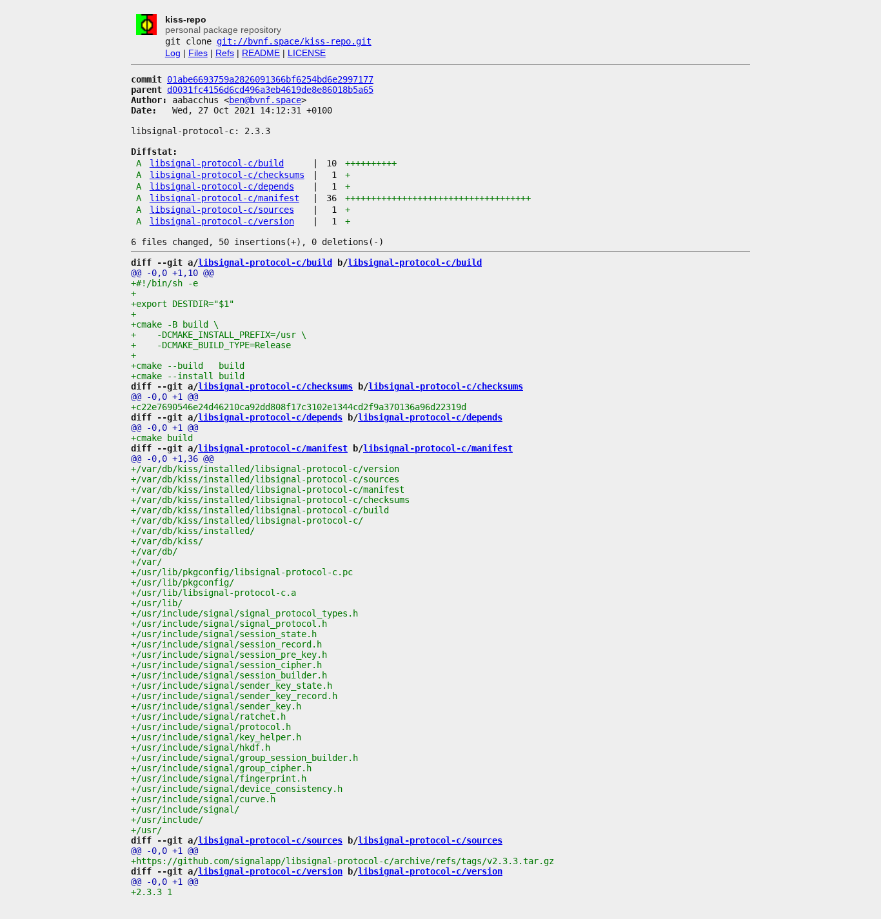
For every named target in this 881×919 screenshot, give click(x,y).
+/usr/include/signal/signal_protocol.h (229, 623)
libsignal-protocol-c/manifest (224, 198)
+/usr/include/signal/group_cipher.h (221, 768)
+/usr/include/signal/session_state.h (224, 634)
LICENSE (307, 53)
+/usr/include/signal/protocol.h (211, 727)
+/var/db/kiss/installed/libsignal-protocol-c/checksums (270, 500)
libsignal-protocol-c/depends (222, 186)
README (261, 53)
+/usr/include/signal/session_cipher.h (226, 665)
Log (173, 53)
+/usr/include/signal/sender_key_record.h (234, 696)
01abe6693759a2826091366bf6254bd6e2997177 (270, 79)
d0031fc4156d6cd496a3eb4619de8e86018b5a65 (270, 89)
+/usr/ (146, 830)
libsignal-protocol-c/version (222, 221)
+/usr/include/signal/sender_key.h (216, 706)
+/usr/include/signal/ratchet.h (208, 716)
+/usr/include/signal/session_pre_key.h (229, 654)
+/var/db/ (154, 551)
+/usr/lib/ (157, 603)
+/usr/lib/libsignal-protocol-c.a (213, 593)
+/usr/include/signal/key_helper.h (216, 737)
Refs (224, 53)
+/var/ (146, 562)
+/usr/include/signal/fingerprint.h (218, 778)
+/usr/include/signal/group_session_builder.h (244, 758)
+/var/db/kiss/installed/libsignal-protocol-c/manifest (267, 489)
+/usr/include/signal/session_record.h (226, 644)
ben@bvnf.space (265, 100)
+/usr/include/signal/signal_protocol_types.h (244, 613)
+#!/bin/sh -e (164, 283)
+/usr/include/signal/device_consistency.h (236, 789)
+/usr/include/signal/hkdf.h (200, 747)
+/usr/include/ (167, 820)
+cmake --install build (187, 376)
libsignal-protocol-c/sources (222, 209)
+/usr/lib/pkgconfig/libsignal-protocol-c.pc (242, 572)
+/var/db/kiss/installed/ (193, 531)
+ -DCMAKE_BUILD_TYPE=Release (211, 345)
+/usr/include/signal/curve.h (203, 799)
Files (198, 53)
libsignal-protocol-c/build (217, 163)
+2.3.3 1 (151, 892)
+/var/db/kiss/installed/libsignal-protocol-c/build (260, 510)
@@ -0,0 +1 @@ (164, 396)
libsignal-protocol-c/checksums (227, 175)
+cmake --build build (187, 366)
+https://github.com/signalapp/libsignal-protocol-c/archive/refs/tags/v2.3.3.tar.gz (342, 861)
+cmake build (162, 438)
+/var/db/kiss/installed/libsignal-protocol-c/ (247, 520)
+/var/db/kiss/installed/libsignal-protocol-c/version (265, 469)
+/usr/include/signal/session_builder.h (229, 675)
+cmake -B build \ (175, 324)
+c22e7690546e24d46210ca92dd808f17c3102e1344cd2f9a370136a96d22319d (298, 407)
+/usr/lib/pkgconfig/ (182, 582)
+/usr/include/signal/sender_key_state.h (231, 685)
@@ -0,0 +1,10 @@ (172, 273)
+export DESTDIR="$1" (182, 304)
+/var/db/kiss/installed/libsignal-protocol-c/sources (265, 479)
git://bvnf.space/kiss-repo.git (294, 41)
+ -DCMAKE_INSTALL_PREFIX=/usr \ (218, 335)
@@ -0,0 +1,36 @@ (172, 458)
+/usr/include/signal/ (185, 809)
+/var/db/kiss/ (167, 541)
